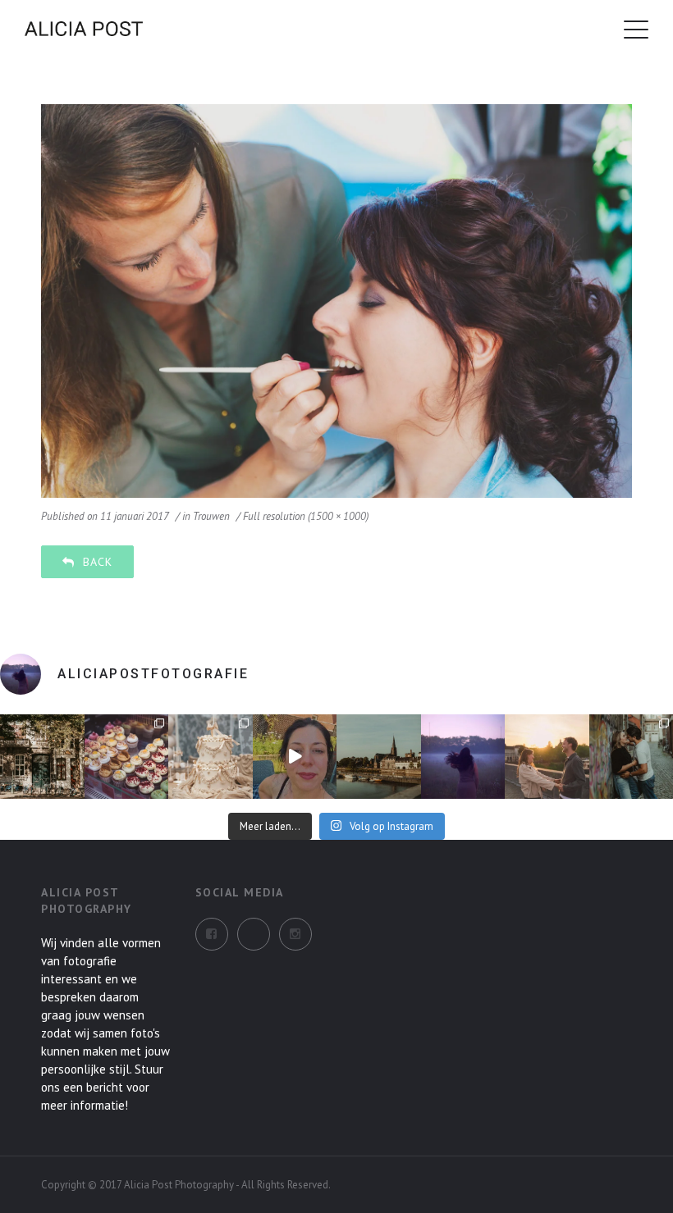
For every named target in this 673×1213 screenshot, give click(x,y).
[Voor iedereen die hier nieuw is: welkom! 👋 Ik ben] (295, 756)
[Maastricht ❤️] (42, 756)
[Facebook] (211, 934)
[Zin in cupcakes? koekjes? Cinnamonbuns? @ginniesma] (127, 756)
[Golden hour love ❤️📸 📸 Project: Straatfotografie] (547, 756)
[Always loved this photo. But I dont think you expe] (463, 756)
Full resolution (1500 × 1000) (306, 516)
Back (97, 561)
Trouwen (211, 516)
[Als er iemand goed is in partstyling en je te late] (210, 756)
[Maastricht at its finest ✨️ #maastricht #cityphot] (378, 756)
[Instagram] (253, 934)
